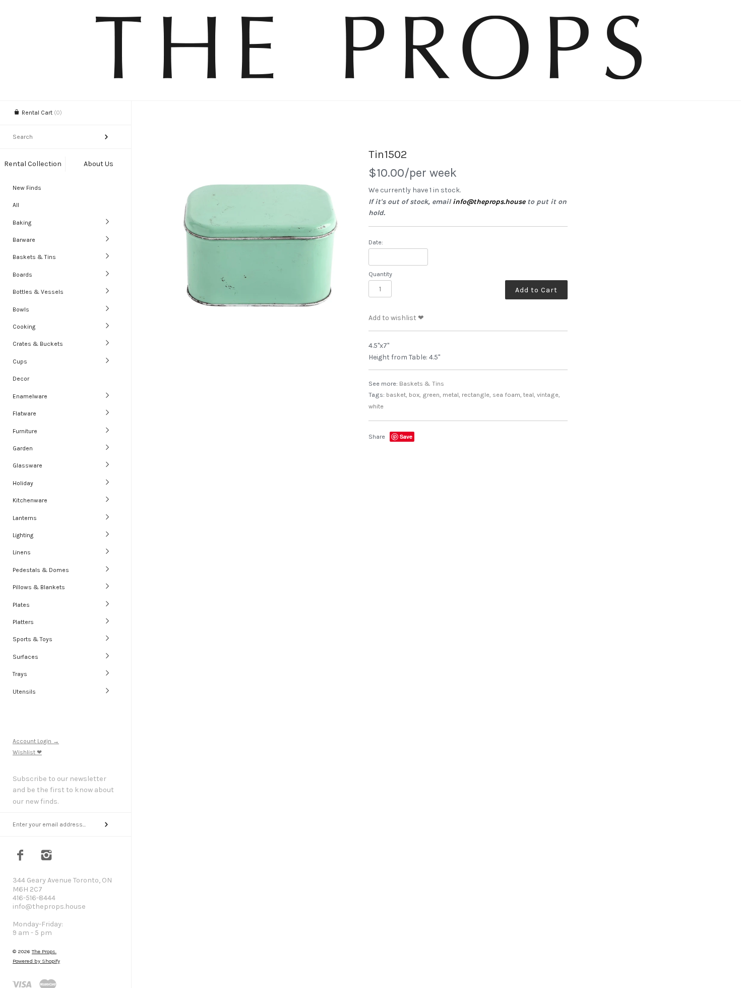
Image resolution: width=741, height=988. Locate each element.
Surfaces (25, 656)
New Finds (27, 187)
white (376, 406)
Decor (21, 378)
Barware (24, 239)
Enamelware (30, 396)
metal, (451, 394)
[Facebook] (20, 856)
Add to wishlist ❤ (396, 318)
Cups (20, 361)
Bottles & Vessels (38, 291)
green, (431, 394)
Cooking (24, 326)
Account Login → (36, 741)
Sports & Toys (32, 639)
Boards (22, 274)
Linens (22, 552)
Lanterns (25, 518)
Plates (21, 604)
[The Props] (370, 81)
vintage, (548, 394)
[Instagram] (46, 856)
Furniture (25, 431)
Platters (23, 622)
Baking (22, 222)
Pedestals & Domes (41, 570)
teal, (529, 394)
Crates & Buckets (38, 343)
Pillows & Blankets (39, 587)
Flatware (24, 413)
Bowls (21, 309)
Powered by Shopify (36, 961)
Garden (23, 448)
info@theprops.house (489, 201)
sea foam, (507, 394)
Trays (20, 674)
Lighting (23, 535)
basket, (396, 394)
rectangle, (476, 394)
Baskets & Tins (34, 257)
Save (406, 436)
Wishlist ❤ (27, 752)
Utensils (24, 691)
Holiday (23, 483)
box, (415, 394)
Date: (375, 242)
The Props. (44, 951)
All (16, 205)
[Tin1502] (259, 239)
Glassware (27, 465)
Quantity (380, 274)
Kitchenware (30, 500)
